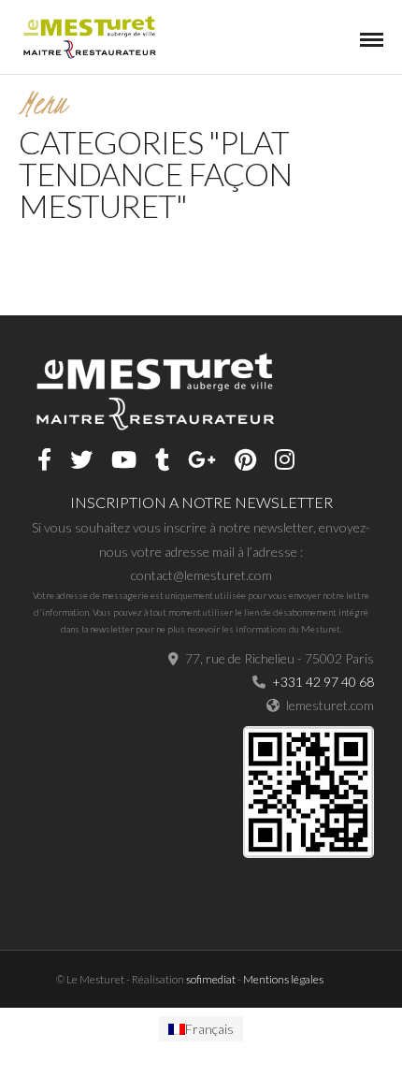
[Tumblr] (162, 459)
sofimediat (211, 979)
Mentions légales (283, 979)
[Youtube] (123, 459)
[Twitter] (81, 459)
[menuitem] (201, 1028)
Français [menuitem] (209, 1029)
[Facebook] (44, 459)
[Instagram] (284, 459)
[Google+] (202, 459)
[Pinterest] (245, 459)
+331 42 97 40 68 (323, 682)
